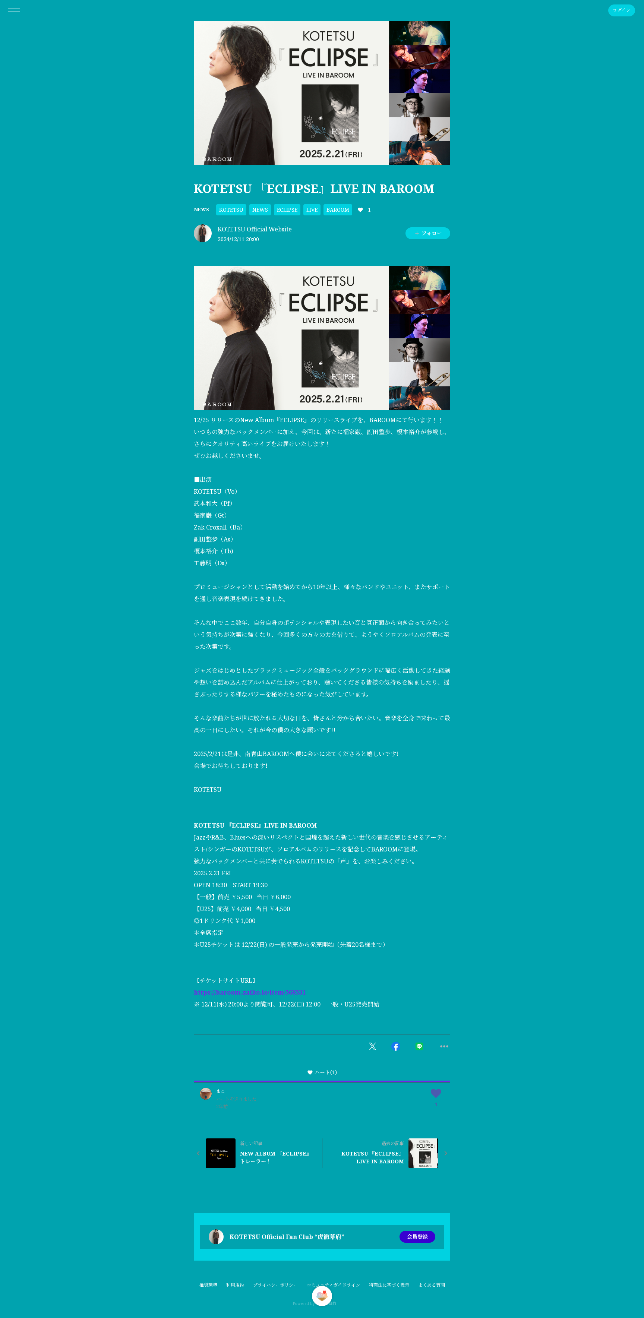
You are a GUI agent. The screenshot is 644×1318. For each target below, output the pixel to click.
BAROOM (337, 209)
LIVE (312, 209)
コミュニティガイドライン (333, 1285)
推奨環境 (208, 1285)
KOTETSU (231, 209)
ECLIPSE (287, 209)
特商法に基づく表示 (389, 1285)
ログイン (622, 10)
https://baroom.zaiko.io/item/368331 (250, 992)
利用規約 (235, 1285)
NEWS (201, 209)
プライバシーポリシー (275, 1285)
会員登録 (417, 1236)
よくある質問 (431, 1285)
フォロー (432, 233)
